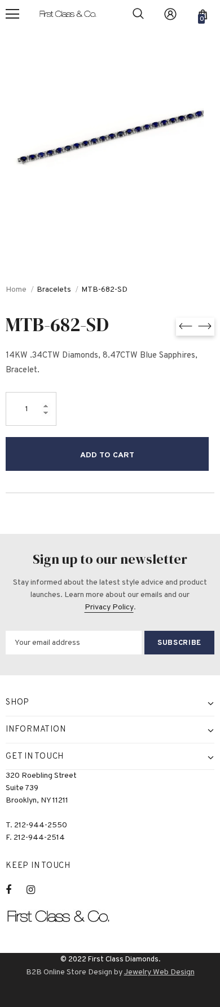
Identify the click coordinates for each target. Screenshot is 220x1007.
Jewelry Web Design (159, 972)
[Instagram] (37, 890)
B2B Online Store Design (69, 972)
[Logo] (73, 14)
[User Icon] (170, 14)
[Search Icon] (138, 14)
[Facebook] (16, 890)
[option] (110, 138)
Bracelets (54, 290)
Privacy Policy (109, 607)
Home (16, 290)
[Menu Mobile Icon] (12, 14)
